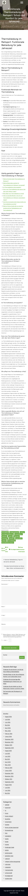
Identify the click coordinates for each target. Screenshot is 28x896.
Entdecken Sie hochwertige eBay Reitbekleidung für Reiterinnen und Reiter (12, 681)
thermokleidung (11, 540)
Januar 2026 (8, 736)
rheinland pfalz (9, 870)
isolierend (4, 536)
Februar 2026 (8, 733)
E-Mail (3, 615)
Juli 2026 (7, 719)
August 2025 (8, 750)
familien (7, 824)
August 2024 (8, 784)
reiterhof (7, 858)
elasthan (22, 532)
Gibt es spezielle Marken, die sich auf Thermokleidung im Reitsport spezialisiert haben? (14, 198)
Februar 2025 (8, 767)
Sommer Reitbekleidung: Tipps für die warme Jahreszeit (13, 560)
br (5, 810)
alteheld (7, 804)
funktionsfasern (18, 534)
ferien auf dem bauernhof (11, 827)
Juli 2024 (7, 787)
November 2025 (9, 742)
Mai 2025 (7, 759)
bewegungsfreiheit (14, 532)
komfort (10, 536)
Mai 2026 (7, 725)
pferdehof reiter (9, 856)
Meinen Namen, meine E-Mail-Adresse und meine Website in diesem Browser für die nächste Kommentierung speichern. (14, 635)
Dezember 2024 (9, 773)
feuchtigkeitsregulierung (7, 534)
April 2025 (8, 762)
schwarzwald (8, 873)
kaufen (7, 839)
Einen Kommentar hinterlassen (21, 549)
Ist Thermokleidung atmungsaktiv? (12, 187)
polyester (12, 538)
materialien (16, 536)
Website (3, 624)
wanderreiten (8, 878)
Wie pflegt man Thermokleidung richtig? (13, 193)
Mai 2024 (7, 793)
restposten (8, 867)
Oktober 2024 (8, 779)
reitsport (4, 540)
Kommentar (4, 584)
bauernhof (7, 807)
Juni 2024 (7, 790)
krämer (7, 844)
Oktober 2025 (8, 745)
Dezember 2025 (9, 739)
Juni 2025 (7, 756)
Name (3, 606)
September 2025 (9, 748)
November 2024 (9, 776)
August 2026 (8, 716)
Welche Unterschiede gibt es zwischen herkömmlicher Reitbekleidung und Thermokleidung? (13, 208)
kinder (6, 841)
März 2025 (8, 765)
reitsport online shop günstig (12, 861)
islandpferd (8, 836)
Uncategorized (14, 549)
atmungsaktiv (5, 532)
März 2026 (8, 731)
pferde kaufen (8, 853)
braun (6, 813)
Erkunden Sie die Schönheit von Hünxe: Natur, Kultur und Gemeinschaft (14, 567)
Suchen (5, 655)
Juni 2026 (7, 722)
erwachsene (8, 821)
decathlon (7, 819)
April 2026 (8, 728)
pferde (7, 850)
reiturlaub (7, 864)
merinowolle (5, 538)
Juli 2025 (7, 753)
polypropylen (19, 538)
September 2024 (9, 782)
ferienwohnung (9, 830)
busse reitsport (9, 816)
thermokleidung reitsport (7, 542)
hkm (6, 833)
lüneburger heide (9, 847)
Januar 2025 (8, 770)
